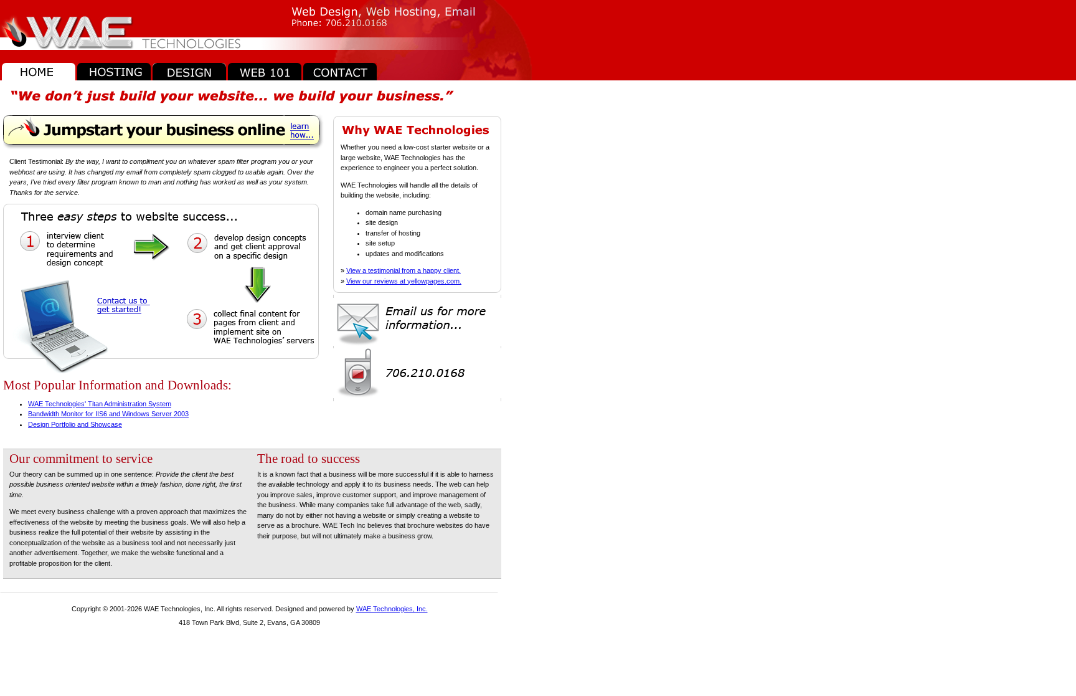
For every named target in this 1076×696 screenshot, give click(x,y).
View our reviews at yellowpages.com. (403, 281)
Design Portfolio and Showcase (75, 424)
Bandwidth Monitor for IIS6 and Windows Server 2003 (108, 413)
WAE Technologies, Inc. (392, 609)
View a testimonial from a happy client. (403, 270)
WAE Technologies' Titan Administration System (99, 404)
